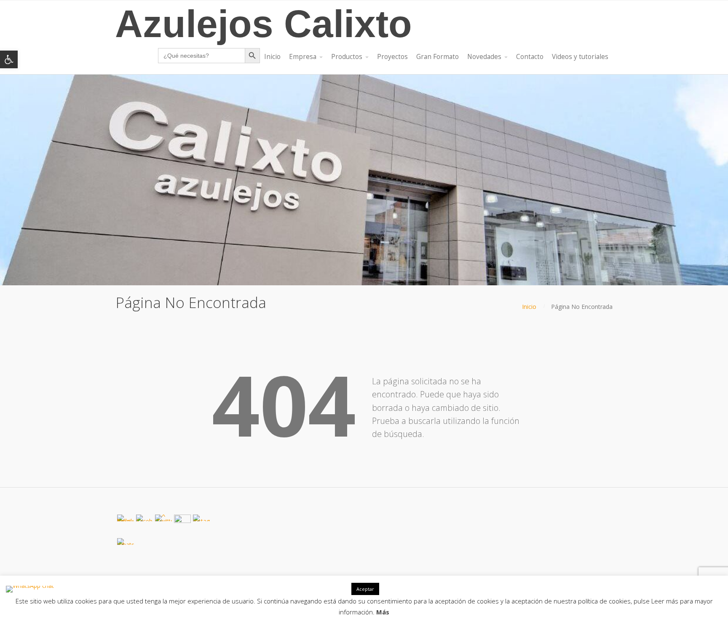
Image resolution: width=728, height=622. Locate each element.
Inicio (529, 307)
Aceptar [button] (365, 589)
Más (382, 612)
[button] (9, 59)
